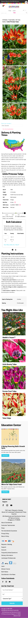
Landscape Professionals (15, 512)
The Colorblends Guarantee (9, 531)
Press (3, 528)
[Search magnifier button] (26, 13)
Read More (5, 455)
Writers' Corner (5, 569)
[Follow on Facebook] (3, 505)
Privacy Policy (5, 533)
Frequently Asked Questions (9, 552)
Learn (14, 10)
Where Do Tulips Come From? (11, 484)
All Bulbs (5, 20)
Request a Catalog (17, 510)
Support (3, 547)
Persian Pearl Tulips (10, 391)
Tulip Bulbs (11, 20)
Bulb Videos (4, 572)
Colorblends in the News (8, 574)
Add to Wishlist (21, 216)
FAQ (6, 510)
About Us (4, 512)
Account (3, 550)
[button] (26, 2)
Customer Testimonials (8, 525)
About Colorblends (6, 522)
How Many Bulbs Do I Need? (11, 245)
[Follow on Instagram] (7, 505)
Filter (9, 10)
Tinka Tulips (7, 418)
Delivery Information (7, 555)
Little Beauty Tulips (10, 364)
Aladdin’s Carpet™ (9, 337)
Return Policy (5, 536)
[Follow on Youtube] (11, 505)
